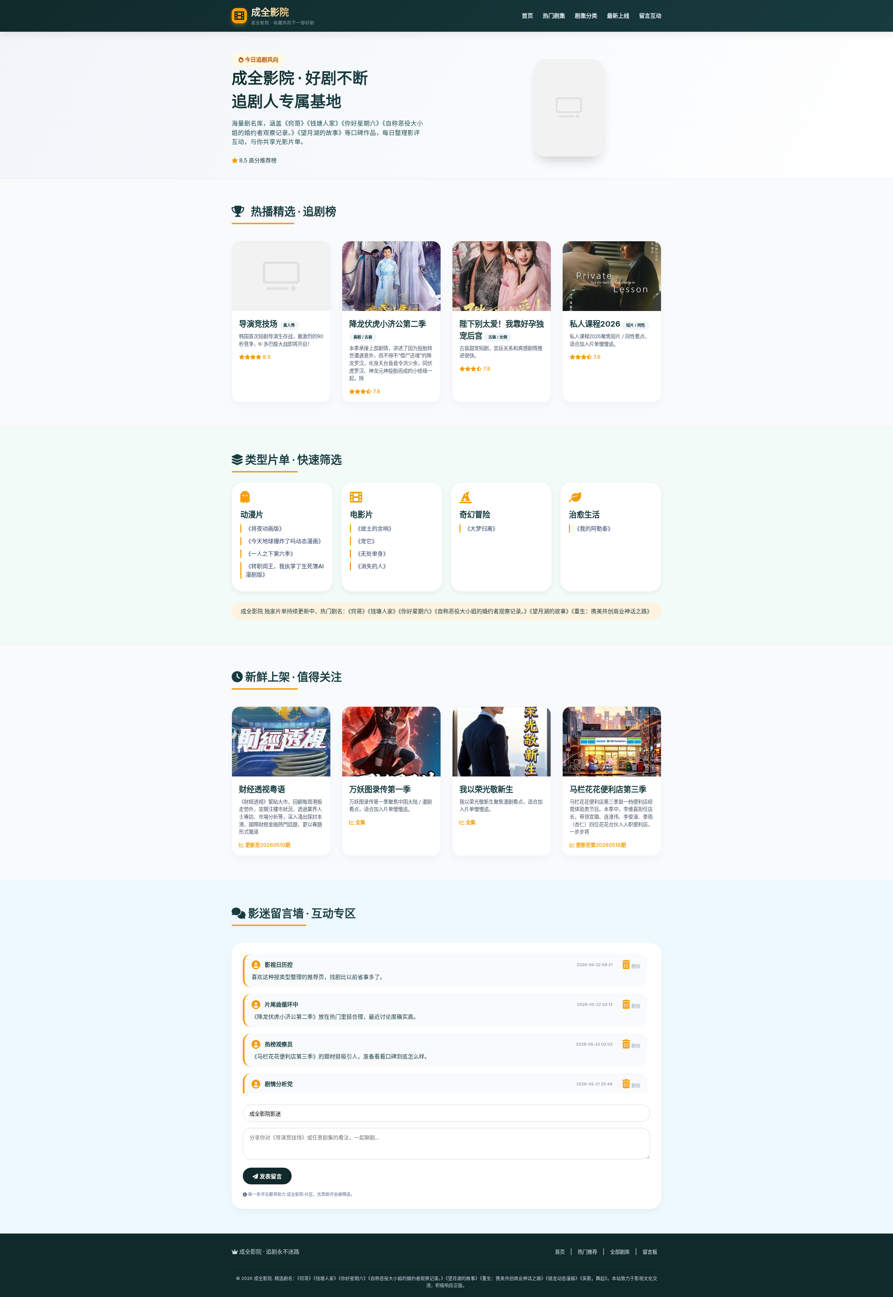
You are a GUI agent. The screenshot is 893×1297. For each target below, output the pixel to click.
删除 (635, 966)
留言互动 (650, 15)
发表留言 (270, 1177)
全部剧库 (620, 1252)
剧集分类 (586, 15)
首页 (527, 15)
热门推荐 (587, 1252)
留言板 (650, 1252)
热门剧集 (554, 15)
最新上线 (618, 15)
